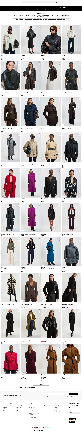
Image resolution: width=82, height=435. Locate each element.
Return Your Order (18, 407)
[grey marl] (66, 307)
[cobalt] (64, 307)
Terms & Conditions (32, 407)
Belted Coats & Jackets (52, 19)
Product (30, 411)
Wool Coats (21, 19)
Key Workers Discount (32, 417)
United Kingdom (57, 405)
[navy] (43, 59)
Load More (41, 384)
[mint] (1, 95)
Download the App (6, 405)
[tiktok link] (69, 407)
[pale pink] (43, 307)
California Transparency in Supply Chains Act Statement (34, 414)
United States (56, 408)
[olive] (2, 343)
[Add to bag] (19, 28)
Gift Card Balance (5, 407)
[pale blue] (22, 307)
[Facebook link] (74, 405)
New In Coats (15, 18)
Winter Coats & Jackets (61, 19)
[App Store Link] (72, 420)
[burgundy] (67, 307)
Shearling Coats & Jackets (37, 19)
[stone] (42, 95)
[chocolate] (64, 59)
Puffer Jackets (51, 18)
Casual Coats (63, 18)
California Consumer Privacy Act (34, 416)
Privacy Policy (31, 405)
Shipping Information (19, 408)
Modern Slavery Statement (46, 405)
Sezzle (4, 413)
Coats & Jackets (25, 11)
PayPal (4, 408)
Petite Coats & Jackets (22, 18)
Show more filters (61, 23)
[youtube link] (77, 405)
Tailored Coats (57, 18)
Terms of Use (31, 408)
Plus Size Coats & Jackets (31, 18)
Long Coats (45, 19)
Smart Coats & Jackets (28, 19)
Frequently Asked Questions (20, 405)
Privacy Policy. (71, 397)
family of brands (72, 396)
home (12, 11)
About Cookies (31, 410)
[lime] (21, 307)
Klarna (3, 410)
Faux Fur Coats (39, 18)
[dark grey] (24, 167)
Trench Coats (45, 18)
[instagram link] (69, 405)
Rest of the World (57, 411)
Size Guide (17, 413)
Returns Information (19, 410)
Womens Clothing (20, 11)
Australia (55, 410)
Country (70, 410)
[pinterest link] (72, 405)
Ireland (55, 407)
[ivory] (62, 59)
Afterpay (4, 411)
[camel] (22, 167)
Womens (15, 11)
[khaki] (2, 271)
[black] (1, 59)
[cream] (2, 59)
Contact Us (17, 411)
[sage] (46, 307)
